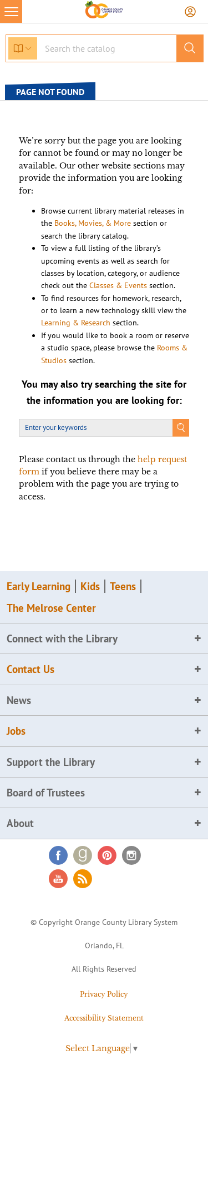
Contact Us (30, 669)
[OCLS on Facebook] (58, 855)
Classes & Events (118, 285)
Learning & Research (75, 323)
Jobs (16, 730)
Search (181, 428)
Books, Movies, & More (92, 223)
